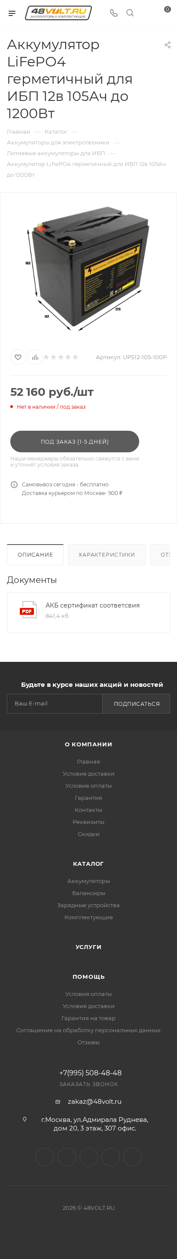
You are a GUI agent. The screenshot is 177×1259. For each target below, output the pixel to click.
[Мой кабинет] (146, 13)
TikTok (132, 1157)
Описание (35, 554)
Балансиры (88, 892)
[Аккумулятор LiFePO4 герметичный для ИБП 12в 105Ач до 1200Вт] (88, 269)
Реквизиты (88, 821)
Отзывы (88, 1042)
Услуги (89, 946)
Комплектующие (88, 917)
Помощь (89, 976)
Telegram (67, 1157)
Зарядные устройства (88, 905)
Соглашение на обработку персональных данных (88, 1030)
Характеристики (107, 554)
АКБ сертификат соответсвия (93, 605)
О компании (89, 744)
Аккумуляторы (88, 880)
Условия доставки (89, 1005)
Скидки (89, 833)
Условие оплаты (88, 785)
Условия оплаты (88, 993)
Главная (88, 761)
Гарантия (88, 797)
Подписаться (137, 704)
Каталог (88, 863)
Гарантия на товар (88, 1018)
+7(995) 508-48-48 (90, 1073)
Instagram (45, 1157)
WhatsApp (110, 1157)
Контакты (88, 809)
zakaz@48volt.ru (95, 1101)
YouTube (88, 1157)
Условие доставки (89, 773)
